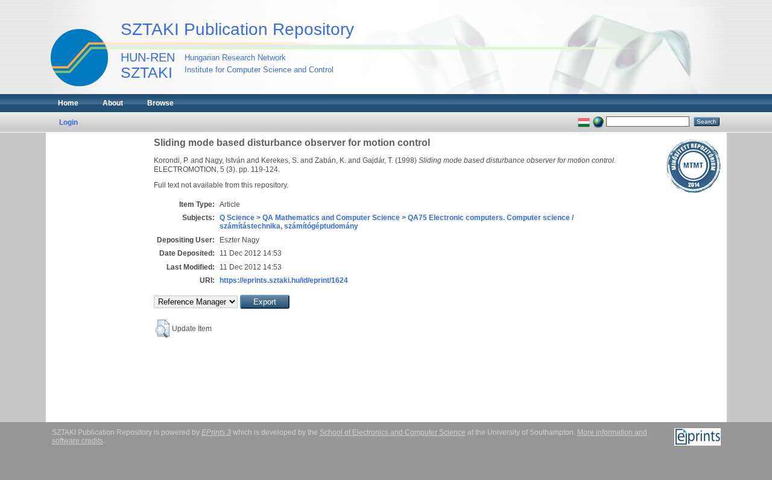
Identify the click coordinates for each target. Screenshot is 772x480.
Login (68, 122)
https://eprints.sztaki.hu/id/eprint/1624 (284, 280)
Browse (160, 103)
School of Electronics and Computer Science (393, 432)
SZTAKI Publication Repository (237, 29)
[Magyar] (584, 121)
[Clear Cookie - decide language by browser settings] (598, 121)
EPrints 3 (216, 432)
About (113, 103)
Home (68, 103)
